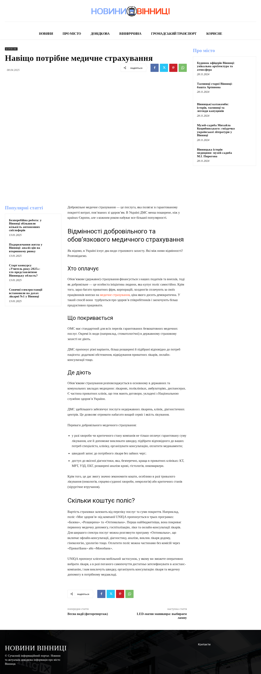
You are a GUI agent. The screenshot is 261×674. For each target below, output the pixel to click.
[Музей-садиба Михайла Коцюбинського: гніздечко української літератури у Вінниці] (245, 130)
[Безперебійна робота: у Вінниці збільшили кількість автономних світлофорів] (51, 224)
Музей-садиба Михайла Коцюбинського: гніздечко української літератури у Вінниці (216, 130)
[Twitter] (164, 68)
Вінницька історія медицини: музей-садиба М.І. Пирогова (214, 153)
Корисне (11, 49)
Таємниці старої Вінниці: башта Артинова (214, 85)
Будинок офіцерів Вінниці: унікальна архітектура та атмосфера (216, 66)
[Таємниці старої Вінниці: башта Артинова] (245, 88)
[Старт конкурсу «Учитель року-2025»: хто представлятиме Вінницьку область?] (51, 269)
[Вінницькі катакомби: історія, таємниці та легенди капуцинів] (245, 109)
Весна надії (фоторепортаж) (87, 614)
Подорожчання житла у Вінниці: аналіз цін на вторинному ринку (25, 248)
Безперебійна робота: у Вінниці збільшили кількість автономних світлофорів (25, 225)
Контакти (204, 644)
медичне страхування (115, 295)
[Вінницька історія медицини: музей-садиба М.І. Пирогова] (245, 154)
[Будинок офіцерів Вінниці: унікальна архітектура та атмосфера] (245, 67)
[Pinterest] (173, 68)
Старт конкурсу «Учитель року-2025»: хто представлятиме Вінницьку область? (24, 270)
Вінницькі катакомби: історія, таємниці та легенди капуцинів (213, 108)
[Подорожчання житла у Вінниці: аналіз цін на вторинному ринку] (51, 248)
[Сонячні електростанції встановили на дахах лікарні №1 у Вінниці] (51, 293)
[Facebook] (154, 68)
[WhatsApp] (183, 68)
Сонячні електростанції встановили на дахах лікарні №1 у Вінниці (25, 293)
